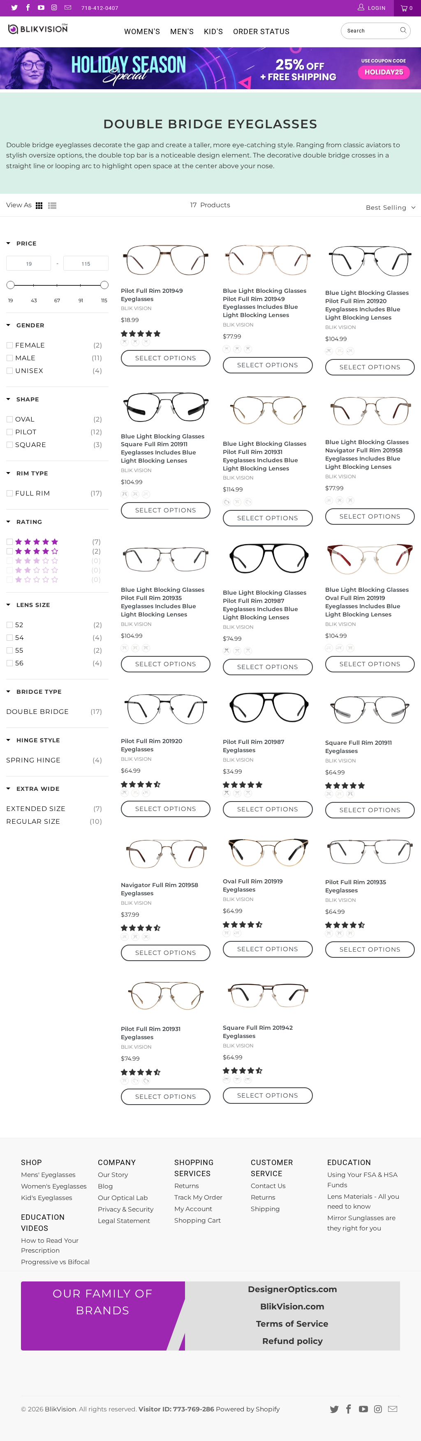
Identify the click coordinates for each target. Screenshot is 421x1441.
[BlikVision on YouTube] (40, 8)
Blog (105, 1186)
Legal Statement (124, 1221)
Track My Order (198, 1197)
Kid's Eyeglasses (46, 1198)
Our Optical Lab (123, 1198)
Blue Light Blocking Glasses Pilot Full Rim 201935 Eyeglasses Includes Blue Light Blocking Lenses (162, 602)
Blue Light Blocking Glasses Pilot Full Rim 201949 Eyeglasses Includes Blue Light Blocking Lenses (264, 303)
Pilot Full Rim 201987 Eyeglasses (254, 746)
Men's (182, 31)
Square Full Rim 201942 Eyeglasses (258, 1032)
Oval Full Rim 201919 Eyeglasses (253, 885)
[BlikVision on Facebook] (27, 8)
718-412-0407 (99, 8)
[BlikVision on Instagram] (54, 8)
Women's (142, 31)
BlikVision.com (292, 1306)
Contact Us (268, 1186)
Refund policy (292, 1341)
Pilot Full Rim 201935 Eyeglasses (355, 886)
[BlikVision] (37, 28)
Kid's (213, 31)
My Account (193, 1209)
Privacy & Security (125, 1209)
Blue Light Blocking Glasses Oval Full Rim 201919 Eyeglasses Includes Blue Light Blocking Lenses (367, 602)
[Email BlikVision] (67, 8)
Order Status (261, 31)
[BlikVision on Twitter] (14, 8)
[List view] (52, 205)
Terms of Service (292, 1324)
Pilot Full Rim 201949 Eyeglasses (152, 295)
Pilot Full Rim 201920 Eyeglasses (151, 745)
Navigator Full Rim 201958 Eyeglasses (159, 889)
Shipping (265, 1209)
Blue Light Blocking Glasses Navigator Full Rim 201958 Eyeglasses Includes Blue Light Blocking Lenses (367, 454)
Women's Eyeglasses (54, 1186)
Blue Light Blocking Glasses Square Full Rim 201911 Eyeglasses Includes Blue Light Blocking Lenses (162, 449)
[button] (141, 334)
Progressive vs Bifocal (55, 1262)
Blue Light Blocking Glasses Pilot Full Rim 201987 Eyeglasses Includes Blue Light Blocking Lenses (264, 605)
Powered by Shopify (248, 1409)
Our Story (113, 1175)
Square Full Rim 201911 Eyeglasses (358, 747)
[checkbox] (58, 345)
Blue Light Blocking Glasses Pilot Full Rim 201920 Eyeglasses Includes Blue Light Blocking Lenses (367, 305)
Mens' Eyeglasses (48, 1175)
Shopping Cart (197, 1220)
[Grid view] (40, 205)
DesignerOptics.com (292, 1289)
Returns (186, 1186)
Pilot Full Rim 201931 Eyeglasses (150, 1033)
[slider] (10, 285)
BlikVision (60, 1409)
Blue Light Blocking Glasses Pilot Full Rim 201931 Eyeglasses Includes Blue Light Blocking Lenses (264, 456)
